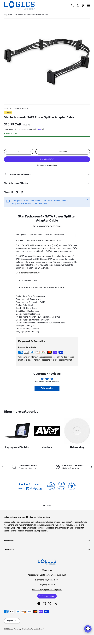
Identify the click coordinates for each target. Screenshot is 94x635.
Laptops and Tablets (17, 447)
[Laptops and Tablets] (17, 431)
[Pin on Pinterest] (21, 192)
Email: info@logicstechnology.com (47, 589)
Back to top (47, 505)
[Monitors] (47, 431)
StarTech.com (9, 108)
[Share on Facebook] (16, 192)
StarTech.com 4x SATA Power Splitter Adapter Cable (31, 15)
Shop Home (8, 15)
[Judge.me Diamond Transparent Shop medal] (51, 486)
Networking (77, 447)
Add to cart (63, 152)
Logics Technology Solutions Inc (19, 629)
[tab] (21, 234)
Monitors (47, 447)
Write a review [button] (47, 388)
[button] (83, 5)
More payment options (47, 165)
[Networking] (77, 431)
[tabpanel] (47, 286)
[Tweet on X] (12, 192)
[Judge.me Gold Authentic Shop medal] (61, 486)
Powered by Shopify (37, 629)
